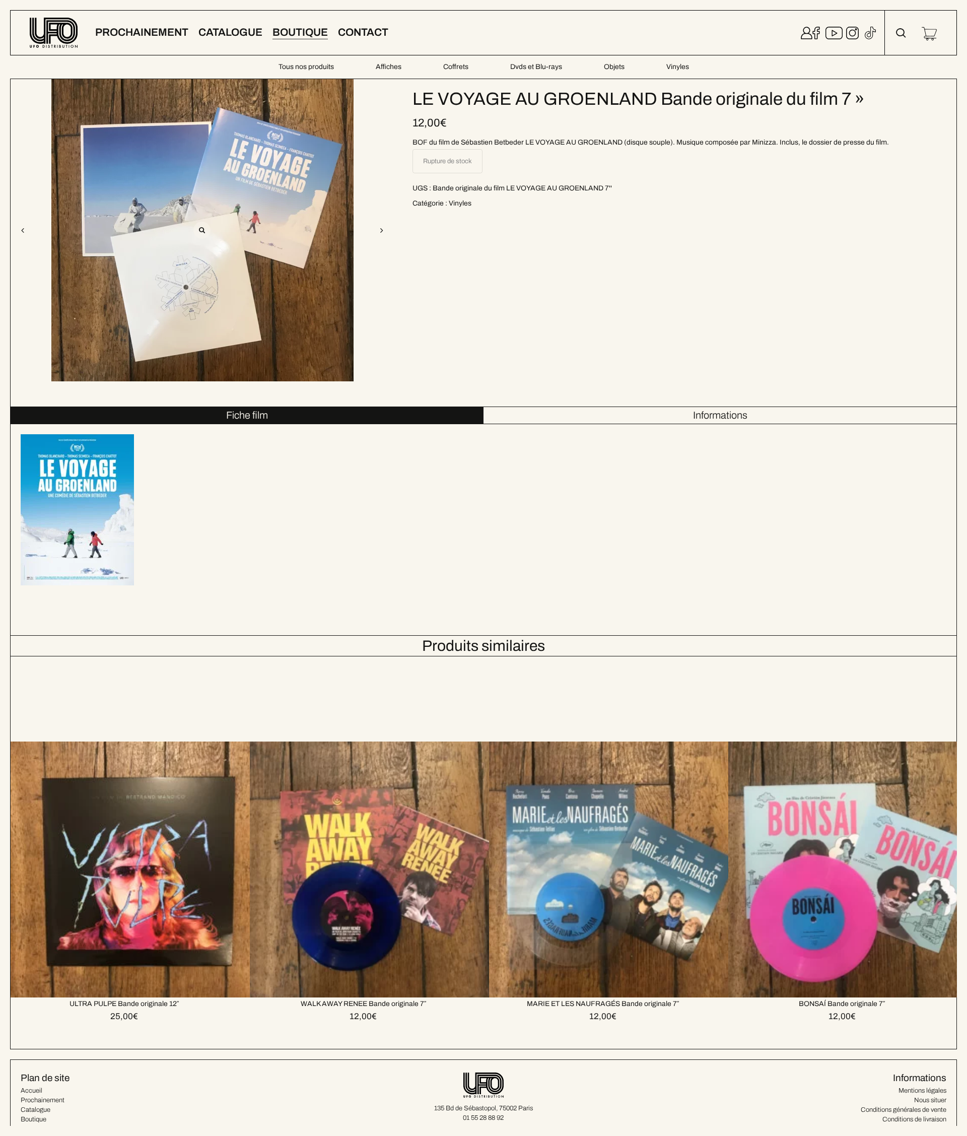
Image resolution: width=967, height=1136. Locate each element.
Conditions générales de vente (903, 1109)
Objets (614, 67)
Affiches (388, 67)
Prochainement (42, 1100)
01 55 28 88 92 (483, 1117)
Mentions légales (922, 1090)
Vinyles (677, 67)
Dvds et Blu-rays (536, 67)
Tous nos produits (306, 67)
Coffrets (455, 67)
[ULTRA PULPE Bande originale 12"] (138, 826)
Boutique (33, 1119)
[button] (381, 230)
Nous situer (930, 1100)
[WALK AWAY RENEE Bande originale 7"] (377, 826)
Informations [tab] (720, 415)
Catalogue (35, 1109)
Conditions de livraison (914, 1119)
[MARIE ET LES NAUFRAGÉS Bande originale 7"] (616, 826)
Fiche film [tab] (247, 415)
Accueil (31, 1090)
